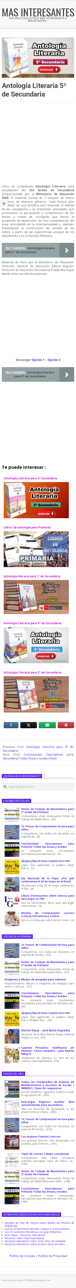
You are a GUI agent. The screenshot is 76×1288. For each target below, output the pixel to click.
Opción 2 (54, 360)
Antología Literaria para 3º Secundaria (30, 478)
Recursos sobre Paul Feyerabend (24, 1238)
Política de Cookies (22, 1256)
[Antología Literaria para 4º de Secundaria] (36, 629)
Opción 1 (38, 360)
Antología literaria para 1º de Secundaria (32, 576)
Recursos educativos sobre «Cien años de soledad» (35, 1241)
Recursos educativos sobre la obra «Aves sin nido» (35, 1244)
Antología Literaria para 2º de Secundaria (32, 672)
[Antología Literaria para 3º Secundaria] (36, 484)
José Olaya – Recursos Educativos (25, 1235)
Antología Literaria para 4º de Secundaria (32, 623)
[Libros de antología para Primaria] (36, 533)
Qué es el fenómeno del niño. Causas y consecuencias (37, 1229)
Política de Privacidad (52, 1256)
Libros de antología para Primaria (27, 527)
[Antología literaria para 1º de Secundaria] (36, 582)
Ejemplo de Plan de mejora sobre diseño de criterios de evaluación (39, 1224)
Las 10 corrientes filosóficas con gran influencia (33, 1232)
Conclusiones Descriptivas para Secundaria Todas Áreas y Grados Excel (38, 756)
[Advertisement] (38, 144)
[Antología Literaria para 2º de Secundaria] (36, 678)
